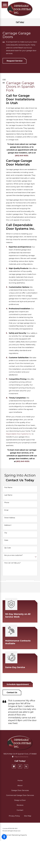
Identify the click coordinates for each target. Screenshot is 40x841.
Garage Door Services (20, 790)
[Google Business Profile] (14, 766)
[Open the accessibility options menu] (4, 836)
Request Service (14, 61)
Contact (20, 810)
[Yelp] (26, 766)
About (20, 785)
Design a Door (20, 800)
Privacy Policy (14, 816)
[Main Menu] (5, 5)
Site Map (27, 816)
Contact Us (12, 692)
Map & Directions (21, 757)
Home (20, 780)
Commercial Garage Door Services (20, 795)
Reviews (20, 805)
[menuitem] (20, 780)
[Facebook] (20, 766)
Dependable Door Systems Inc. (18, 434)
